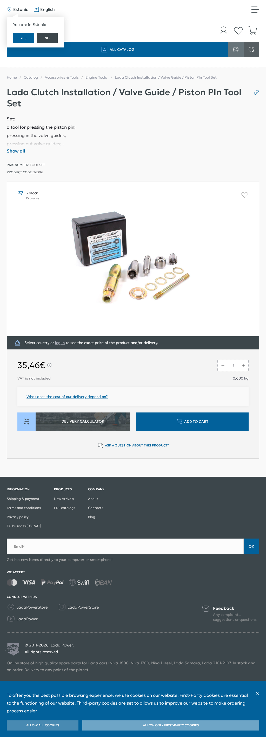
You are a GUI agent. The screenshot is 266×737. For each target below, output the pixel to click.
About (93, 499)
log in (60, 342)
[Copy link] (254, 92)
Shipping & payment (23, 499)
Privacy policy (18, 517)
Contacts (95, 508)
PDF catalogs (64, 508)
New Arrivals (64, 499)
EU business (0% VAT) (24, 526)
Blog (91, 517)
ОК (251, 546)
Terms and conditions (24, 508)
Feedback (223, 608)
